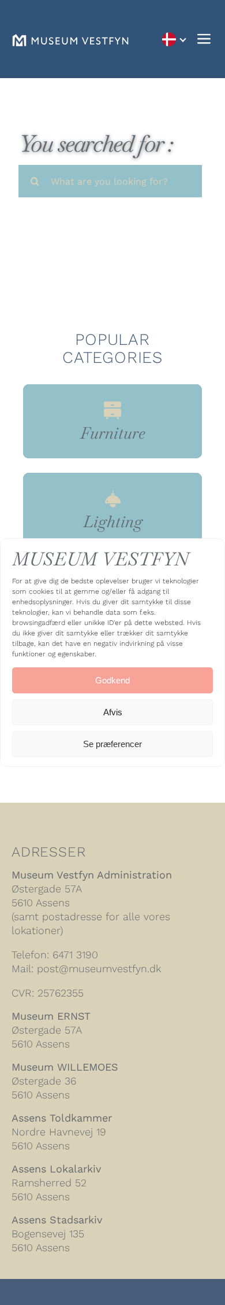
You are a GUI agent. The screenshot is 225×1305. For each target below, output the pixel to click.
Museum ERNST (51, 1016)
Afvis (112, 712)
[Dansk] (173, 39)
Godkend (112, 680)
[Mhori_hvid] (70, 40)
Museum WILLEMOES (65, 1067)
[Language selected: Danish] (173, 39)
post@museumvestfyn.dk (99, 968)
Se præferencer (112, 744)
